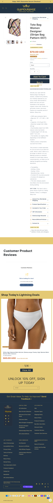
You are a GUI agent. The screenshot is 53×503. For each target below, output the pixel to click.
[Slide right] (25, 42)
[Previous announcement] (2, 1)
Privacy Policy (7, 449)
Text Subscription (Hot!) (10, 465)
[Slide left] (5, 42)
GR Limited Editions (24, 433)
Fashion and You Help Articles (40, 448)
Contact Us (6, 471)
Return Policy (38, 417)
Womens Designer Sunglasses (23, 426)
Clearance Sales (23, 419)
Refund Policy (7, 462)
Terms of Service (8, 452)
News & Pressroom (39, 444)
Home (8, 411)
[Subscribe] (37, 388)
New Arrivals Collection (25, 411)
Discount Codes (39, 427)
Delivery (6, 455)
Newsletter (6, 474)
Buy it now (40, 82)
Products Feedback (40, 421)
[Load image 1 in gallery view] (8, 42)
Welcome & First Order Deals (25, 415)
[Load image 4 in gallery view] (21, 42)
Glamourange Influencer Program (25, 453)
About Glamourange (9, 443)
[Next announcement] (50, 1)
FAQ (36, 408)
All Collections (22, 408)
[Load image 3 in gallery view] (17, 42)
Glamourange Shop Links (25, 430)
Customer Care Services (41, 433)
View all (26, 370)
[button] (3, 8)
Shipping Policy (39, 414)
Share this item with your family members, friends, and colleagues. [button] (40, 231)
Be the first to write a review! (26, 285)
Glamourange (10, 500)
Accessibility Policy (9, 446)
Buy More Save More (40, 424)
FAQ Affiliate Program (24, 449)
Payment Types (39, 411)
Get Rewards (22, 443)
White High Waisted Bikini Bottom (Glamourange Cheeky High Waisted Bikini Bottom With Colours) (26, 353)
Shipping (39, 58)
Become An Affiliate (24, 446)
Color (31, 62)
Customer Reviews (39, 430)
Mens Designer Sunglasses (26, 422)
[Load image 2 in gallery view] (13, 42)
